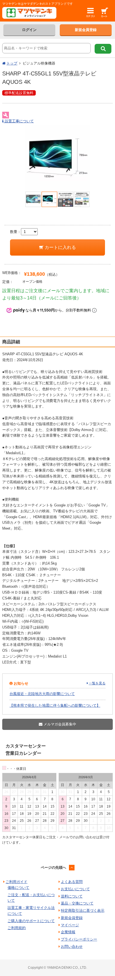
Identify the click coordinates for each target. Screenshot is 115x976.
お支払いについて (75, 889)
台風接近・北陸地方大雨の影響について (42, 694)
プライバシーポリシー (79, 939)
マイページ (70, 925)
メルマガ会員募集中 (59, 724)
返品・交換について (77, 903)
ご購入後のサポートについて (31, 921)
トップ (11, 63)
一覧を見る (97, 683)
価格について (18, 887)
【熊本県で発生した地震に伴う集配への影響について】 (54, 705)
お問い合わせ (72, 946)
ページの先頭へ (53, 867)
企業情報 (68, 932)
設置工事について (19, 121)
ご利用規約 (17, 928)
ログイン (29, 30)
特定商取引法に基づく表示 (82, 910)
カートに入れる (60, 247)
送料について (72, 896)
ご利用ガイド (16, 882)
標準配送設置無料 (18, 93)
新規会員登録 (86, 30)
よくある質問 (72, 882)
